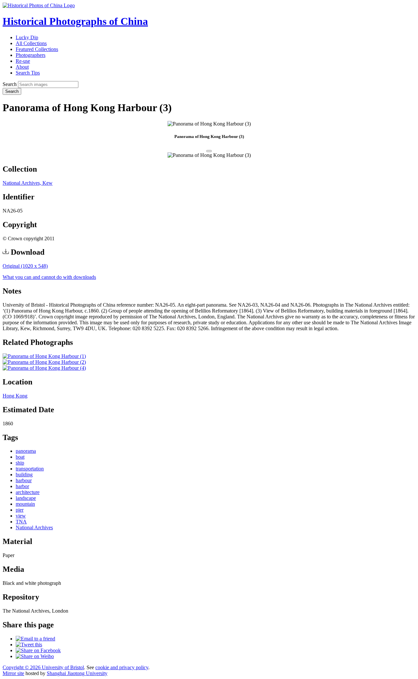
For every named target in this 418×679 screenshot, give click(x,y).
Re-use (23, 61)
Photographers (30, 55)
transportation (30, 468)
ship (20, 463)
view (21, 515)
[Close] (209, 151)
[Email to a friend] (35, 638)
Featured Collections (37, 49)
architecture (28, 492)
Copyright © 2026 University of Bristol (43, 667)
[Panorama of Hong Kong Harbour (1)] (44, 356)
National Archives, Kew (28, 183)
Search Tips (28, 73)
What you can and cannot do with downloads (49, 277)
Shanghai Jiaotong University (77, 673)
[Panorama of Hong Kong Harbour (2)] (44, 362)
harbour (24, 480)
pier (20, 510)
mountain (25, 504)
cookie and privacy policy (121, 667)
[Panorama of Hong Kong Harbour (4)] (44, 368)
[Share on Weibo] (35, 656)
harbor (22, 486)
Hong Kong (15, 396)
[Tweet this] (29, 644)
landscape (26, 498)
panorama (26, 451)
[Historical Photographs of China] (39, 5)
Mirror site (13, 673)
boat (20, 457)
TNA (21, 521)
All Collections (31, 43)
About (22, 67)
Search (10, 84)
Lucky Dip (27, 37)
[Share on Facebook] (38, 650)
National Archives (34, 527)
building (24, 474)
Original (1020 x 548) (25, 266)
